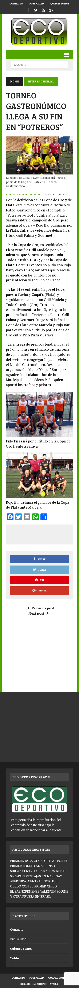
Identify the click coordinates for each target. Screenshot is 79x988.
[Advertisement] (44, 533)
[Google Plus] (51, 9)
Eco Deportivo (32, 194)
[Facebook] (28, 9)
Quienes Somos (60, 3)
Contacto (16, 3)
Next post (36, 613)
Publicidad (36, 3)
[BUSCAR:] (39, 64)
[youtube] (43, 9)
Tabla (14, 958)
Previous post (43, 608)
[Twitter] (35, 9)
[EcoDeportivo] (39, 32)
